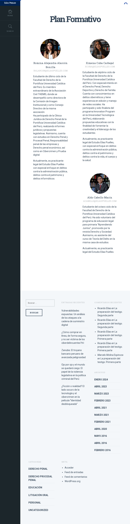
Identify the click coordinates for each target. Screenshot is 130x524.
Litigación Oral (38, 495)
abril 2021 (100, 407)
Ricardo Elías (104, 308)
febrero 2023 (102, 400)
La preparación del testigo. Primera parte (110, 335)
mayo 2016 (100, 436)
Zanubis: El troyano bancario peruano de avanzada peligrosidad (73, 354)
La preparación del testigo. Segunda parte (110, 312)
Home (10, 15)
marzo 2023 (101, 393)
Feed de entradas (74, 472)
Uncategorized (38, 510)
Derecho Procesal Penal (40, 478)
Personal (34, 502)
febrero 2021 (102, 421)
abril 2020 (100, 429)
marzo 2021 (101, 414)
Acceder (69, 467)
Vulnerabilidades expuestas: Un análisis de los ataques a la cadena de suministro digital (73, 317)
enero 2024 (101, 379)
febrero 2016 (102, 450)
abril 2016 (100, 443)
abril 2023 (100, 386)
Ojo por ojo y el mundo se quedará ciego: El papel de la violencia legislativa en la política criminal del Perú (73, 371)
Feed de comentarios (76, 476)
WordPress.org (72, 481)
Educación (35, 487)
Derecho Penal (38, 468)
